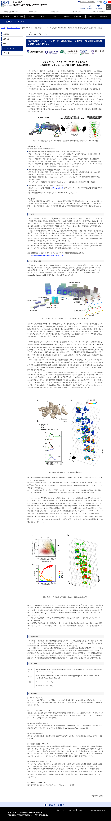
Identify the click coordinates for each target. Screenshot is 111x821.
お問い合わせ (98, 8)
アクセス (82, 8)
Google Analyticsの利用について (98, 810)
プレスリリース (8, 48)
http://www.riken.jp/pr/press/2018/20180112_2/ (47, 255)
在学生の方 (33, 12)
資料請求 (89, 8)
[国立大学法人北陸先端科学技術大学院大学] (24, 4)
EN (101, 2)
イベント (6, 53)
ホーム (3, 28)
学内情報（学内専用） (87, 2)
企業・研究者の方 (99, 12)
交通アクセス (60, 810)
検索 (108, 8)
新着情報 (6, 34)
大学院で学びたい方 (11, 12)
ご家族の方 (55, 12)
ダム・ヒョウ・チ (57, 188)
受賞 (4, 44)
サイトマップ (82, 810)
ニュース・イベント (13, 28)
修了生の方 (77, 12)
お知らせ (6, 39)
